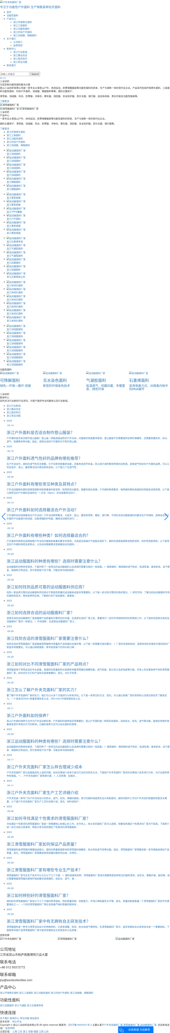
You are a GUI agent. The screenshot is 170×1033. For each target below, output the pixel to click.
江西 (41, 1031)
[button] (166, 516)
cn (4, 77)
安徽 (30, 1031)
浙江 (25, 1031)
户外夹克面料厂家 (113, 1024)
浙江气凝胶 (20, 1005)
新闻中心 (11, 48)
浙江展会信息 (20, 55)
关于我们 (11, 38)
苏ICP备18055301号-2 (80, 1024)
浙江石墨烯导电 (35, 1005)
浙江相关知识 (20, 58)
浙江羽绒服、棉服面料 (25, 35)
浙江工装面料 (20, 25)
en (1, 77)
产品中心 (11, 18)
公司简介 (18, 42)
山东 (46, 1031)
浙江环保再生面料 (22, 22)
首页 (9, 12)
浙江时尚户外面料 (22, 32)
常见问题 (24, 1018)
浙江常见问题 (20, 61)
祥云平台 (17, 1021)
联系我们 (11, 65)
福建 (36, 1031)
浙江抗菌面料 (7, 1005)
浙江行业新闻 (20, 52)
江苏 (20, 1031)
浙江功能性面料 (21, 28)
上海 (14, 1031)
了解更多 (4, 101)
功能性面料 (12, 15)
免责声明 (10, 1028)
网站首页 (34, 1018)
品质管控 (18, 45)
